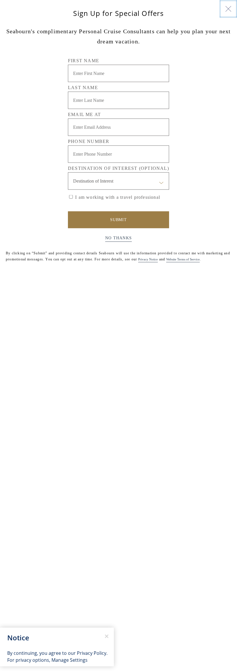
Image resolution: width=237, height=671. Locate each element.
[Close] (228, 8)
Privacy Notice (148, 259)
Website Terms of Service (183, 259)
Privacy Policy (91, 653)
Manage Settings (69, 660)
